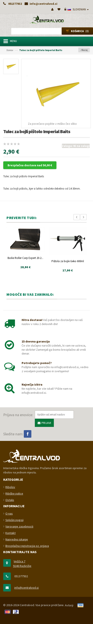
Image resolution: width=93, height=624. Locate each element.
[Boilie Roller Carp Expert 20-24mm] (25, 239)
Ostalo (9, 500)
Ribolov (10, 487)
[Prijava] (64, 9)
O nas (9, 513)
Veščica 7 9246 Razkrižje (22, 563)
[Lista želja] (58, 9)
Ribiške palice (14, 493)
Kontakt (10, 533)
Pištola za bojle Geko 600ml (67, 261)
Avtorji (69, 605)
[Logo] (31, 456)
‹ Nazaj (84, 49)
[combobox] (46, 31)
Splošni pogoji (14, 520)
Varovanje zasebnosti (19, 526)
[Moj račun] (52, 9)
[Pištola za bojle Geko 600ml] (68, 241)
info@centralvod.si (26, 588)
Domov (9, 50)
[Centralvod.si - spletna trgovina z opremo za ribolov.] (46, 20)
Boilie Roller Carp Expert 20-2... (25, 258)
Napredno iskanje (16, 539)
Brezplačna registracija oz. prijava (27, 546)
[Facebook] (27, 434)
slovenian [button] (79, 9)
